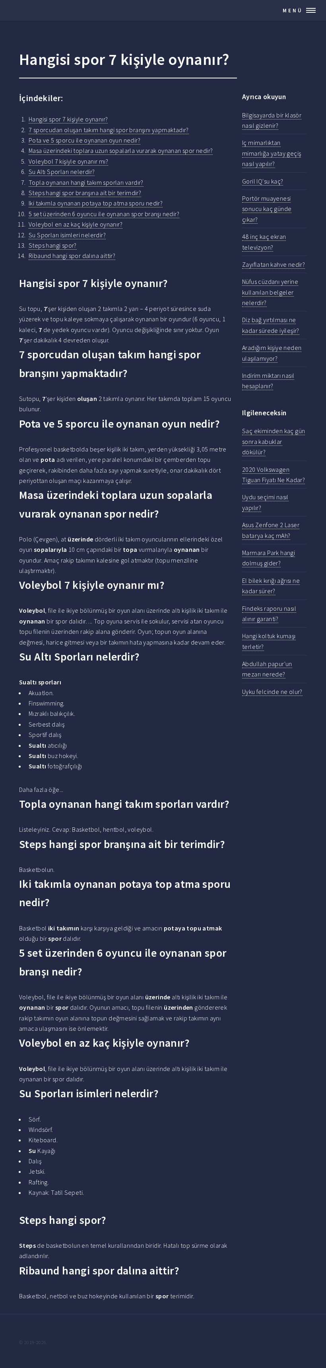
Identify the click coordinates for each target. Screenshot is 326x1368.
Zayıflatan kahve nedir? (273, 264)
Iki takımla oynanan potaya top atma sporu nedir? (96, 203)
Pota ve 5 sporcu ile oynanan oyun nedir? (84, 140)
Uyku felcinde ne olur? (272, 692)
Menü (293, 10)
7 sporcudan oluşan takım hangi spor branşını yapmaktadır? (109, 130)
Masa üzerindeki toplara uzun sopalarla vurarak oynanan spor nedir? (121, 150)
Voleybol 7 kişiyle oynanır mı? (68, 161)
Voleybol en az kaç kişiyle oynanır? (75, 224)
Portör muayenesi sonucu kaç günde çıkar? (266, 208)
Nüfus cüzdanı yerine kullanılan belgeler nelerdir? (270, 292)
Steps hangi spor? (53, 245)
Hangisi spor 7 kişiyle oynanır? (68, 119)
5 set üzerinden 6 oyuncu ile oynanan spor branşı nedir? (104, 214)
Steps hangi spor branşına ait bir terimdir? (85, 193)
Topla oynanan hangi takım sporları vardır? (86, 182)
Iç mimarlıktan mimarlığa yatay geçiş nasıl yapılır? (271, 153)
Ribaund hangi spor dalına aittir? (72, 256)
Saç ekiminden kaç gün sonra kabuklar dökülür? (273, 441)
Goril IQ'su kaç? (262, 181)
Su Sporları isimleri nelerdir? (67, 235)
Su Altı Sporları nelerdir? (62, 172)
